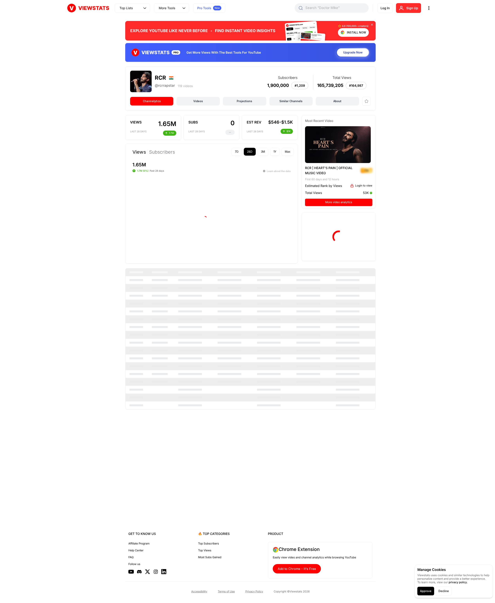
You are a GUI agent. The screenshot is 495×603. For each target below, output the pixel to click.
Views (139, 152)
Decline (443, 591)
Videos (198, 101)
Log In (385, 8)
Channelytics (152, 101)
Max (287, 151)
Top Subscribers (208, 543)
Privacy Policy (254, 591)
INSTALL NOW (356, 32)
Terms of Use (226, 591)
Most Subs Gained (209, 557)
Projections (244, 101)
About (337, 101)
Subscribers (162, 152)
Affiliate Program (138, 543)
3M (263, 151)
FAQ (130, 557)
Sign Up (412, 8)
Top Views (204, 550)
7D (236, 151)
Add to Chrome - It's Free (297, 569)
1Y (275, 151)
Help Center (135, 550)
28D (249, 151)
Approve (425, 591)
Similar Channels (290, 101)
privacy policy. (458, 582)
